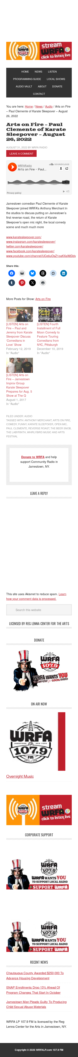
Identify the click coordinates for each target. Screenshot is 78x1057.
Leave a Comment (21, 153)
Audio (28, 416)
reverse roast (38, 428)
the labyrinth (16, 432)
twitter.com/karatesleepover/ (24, 246)
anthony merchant (38, 420)
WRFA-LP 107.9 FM (39, 20)
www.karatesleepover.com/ (23, 237)
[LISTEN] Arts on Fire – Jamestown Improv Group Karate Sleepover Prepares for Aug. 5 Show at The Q (19, 385)
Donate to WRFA (33, 457)
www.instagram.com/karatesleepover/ (31, 241)
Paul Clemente (16, 428)
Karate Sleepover (40, 424)
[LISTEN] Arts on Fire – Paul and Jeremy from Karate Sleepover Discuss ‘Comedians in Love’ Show (19, 334)
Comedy (11, 424)
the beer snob (61, 428)
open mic (60, 424)
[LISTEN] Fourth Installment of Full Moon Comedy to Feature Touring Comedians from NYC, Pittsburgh (48, 334)
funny (22, 424)
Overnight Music (20, 776)
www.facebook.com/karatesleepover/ (30, 251)
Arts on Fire (43, 299)
